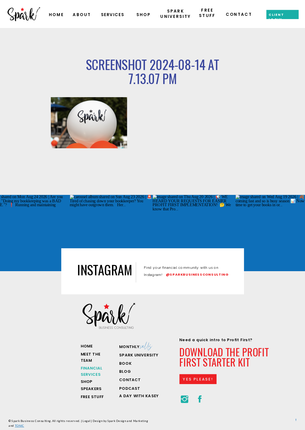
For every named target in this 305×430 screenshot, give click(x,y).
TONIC (19, 425)
